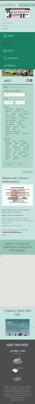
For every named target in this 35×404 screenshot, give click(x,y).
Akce (9, 43)
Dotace (10, 51)
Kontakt (4, 29)
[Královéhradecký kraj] (17, 369)
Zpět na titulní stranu (17, 13)
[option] (17, 327)
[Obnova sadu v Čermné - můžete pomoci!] (17, 205)
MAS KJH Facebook (31, 80)
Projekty (11, 66)
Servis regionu (7, 23)
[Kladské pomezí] (17, 378)
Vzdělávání (12, 58)
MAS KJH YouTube (27, 80)
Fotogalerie (6, 26)
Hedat (33, 5)
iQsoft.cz (27, 389)
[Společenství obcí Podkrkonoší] (17, 360)
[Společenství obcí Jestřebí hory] (17, 350)
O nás (4, 20)
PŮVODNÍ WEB (6, 5)
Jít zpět (29, 172)
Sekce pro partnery (17, 400)
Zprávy (10, 36)
